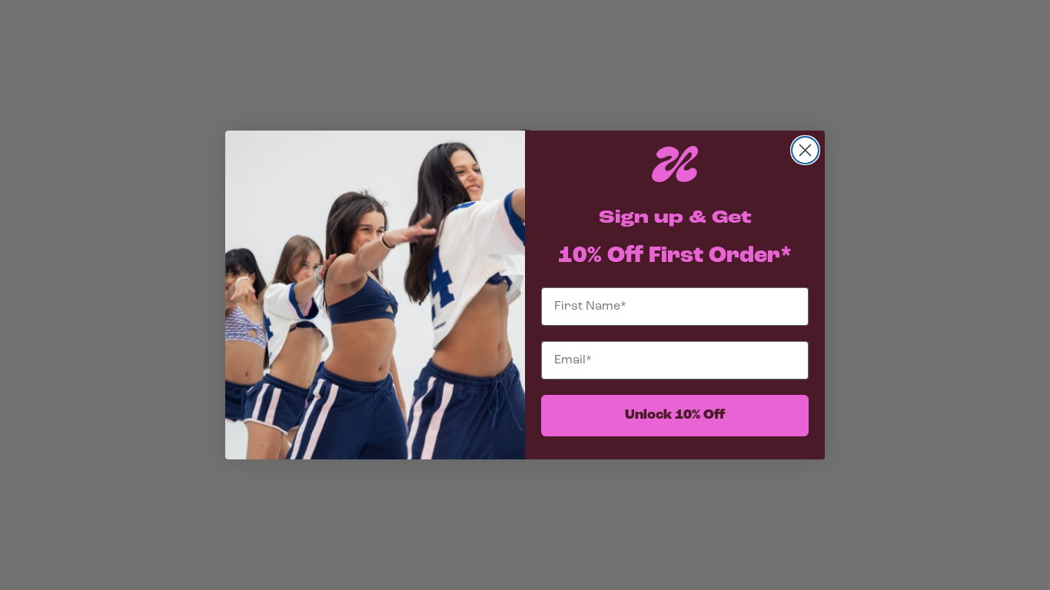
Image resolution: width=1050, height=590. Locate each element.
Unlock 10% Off (675, 416)
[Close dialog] (805, 150)
